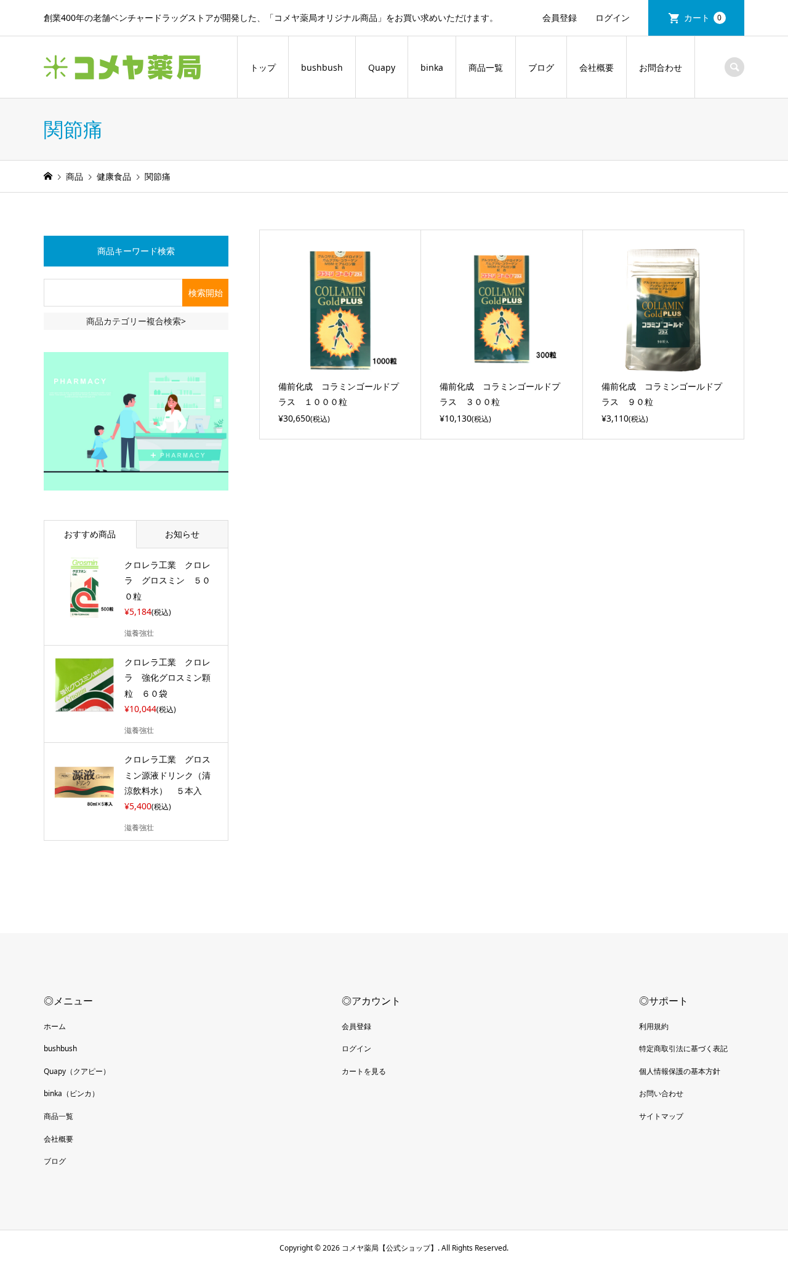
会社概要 (596, 67)
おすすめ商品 (90, 534)
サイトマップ (661, 1116)
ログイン (612, 17)
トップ (263, 67)
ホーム (55, 1026)
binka (431, 67)
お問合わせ (660, 67)
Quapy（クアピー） (77, 1071)
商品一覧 (485, 67)
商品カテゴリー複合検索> (136, 321)
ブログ (541, 67)
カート (703, 17)
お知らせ (182, 534)
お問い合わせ (661, 1093)
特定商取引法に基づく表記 (683, 1048)
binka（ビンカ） (71, 1093)
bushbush (322, 67)
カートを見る (364, 1071)
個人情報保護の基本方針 (679, 1071)
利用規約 (654, 1026)
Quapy (381, 67)
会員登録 (559, 17)
